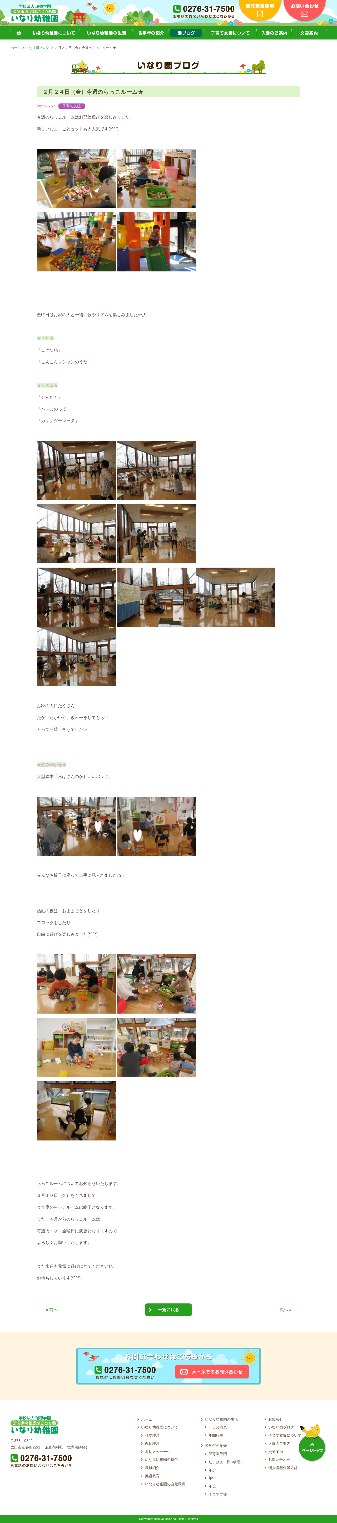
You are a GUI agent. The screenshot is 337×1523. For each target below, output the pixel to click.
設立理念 (152, 1435)
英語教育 (152, 1476)
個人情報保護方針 (283, 1468)
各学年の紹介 (216, 1445)
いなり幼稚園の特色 (161, 1459)
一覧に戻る (168, 1309)
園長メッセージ (158, 1452)
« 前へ (52, 1310)
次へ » (285, 1310)
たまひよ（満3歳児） (226, 1462)
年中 (212, 1478)
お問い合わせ (279, 1459)
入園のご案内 (273, 32)
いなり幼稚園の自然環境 (165, 1484)
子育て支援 (71, 106)
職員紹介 (152, 1468)
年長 (212, 1486)
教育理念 (152, 1443)
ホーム (19, 32)
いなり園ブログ (37, 48)
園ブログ (186, 32)
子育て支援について (230, 32)
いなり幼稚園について (159, 1427)
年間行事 (216, 1435)
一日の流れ (218, 1427)
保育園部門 (218, 1454)
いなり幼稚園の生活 (221, 1419)
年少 (212, 1470)
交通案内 (308, 32)
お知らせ (275, 1419)
